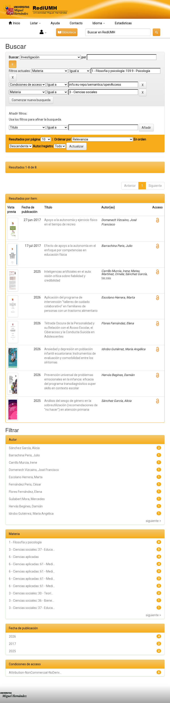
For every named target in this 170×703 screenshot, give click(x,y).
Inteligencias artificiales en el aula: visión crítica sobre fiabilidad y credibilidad (67, 276)
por (83, 57)
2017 (12, 644)
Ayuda (55, 23)
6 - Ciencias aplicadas (24, 557)
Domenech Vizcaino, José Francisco (34, 470)
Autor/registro (43, 146)
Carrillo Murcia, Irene (23, 462)
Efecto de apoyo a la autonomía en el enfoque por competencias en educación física (70, 250)
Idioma (98, 23)
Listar (34, 23)
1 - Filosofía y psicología (25, 542)
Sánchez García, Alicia (24, 448)
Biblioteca (68, 32)
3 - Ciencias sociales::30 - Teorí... (31, 593)
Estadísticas (123, 23)
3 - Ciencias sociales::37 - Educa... (32, 549)
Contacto (76, 23)
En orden (140, 139)
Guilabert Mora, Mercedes (27, 499)
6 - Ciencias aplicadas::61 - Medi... (32, 564)
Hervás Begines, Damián (26, 506)
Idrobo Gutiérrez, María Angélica (31, 513)
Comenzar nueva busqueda (31, 100)
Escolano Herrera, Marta (25, 477)
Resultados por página (24, 139)
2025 (12, 651)
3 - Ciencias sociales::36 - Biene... (31, 600)
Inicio (16, 23)
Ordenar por (62, 139)
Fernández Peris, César (25, 484)
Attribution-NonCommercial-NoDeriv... (35, 672)
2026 (12, 636)
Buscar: (14, 57)
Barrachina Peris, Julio (24, 455)
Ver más (106, 278)
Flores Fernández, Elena (25, 491)
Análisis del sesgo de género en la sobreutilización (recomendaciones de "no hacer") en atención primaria (71, 405)
